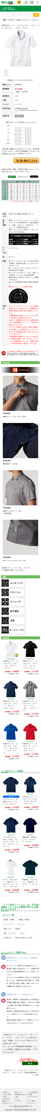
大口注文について (7, 1103)
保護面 (17, 929)
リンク (16, 1098)
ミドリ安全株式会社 (32, 1092)
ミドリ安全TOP (9, 20)
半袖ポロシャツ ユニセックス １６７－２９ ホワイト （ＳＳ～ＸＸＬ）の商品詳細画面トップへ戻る (21, 1072)
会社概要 (29, 1094)
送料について (18, 1092)
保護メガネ (7, 929)
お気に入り (12, 177)
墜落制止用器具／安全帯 (23, 938)
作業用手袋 (7, 938)
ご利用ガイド (6, 1092)
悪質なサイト (6, 1101)
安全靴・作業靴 (8, 919)
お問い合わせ (6, 1098)
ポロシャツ (35, 20)
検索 (36, 15)
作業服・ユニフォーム (23, 20)
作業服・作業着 (23, 919)
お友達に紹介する (23, 176)
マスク (22, 933)
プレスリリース (31, 1103)
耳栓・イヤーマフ (9, 933)
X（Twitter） (18, 1101)
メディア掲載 (31, 1101)
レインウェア (8, 924)
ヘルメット (20, 924)
